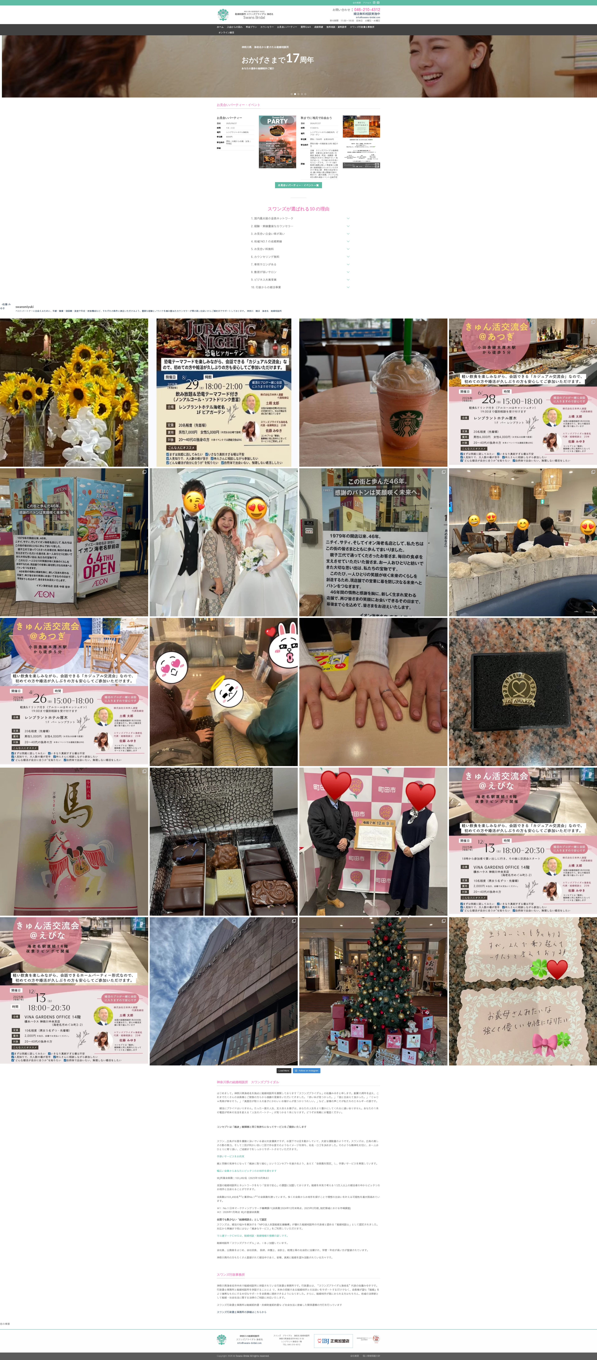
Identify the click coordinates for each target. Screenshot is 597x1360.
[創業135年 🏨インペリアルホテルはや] (224, 991)
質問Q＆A (306, 27)
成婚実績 (318, 27)
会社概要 (357, 2)
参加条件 (220, 142)
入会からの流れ (235, 27)
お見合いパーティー (287, 27)
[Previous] (16, 66)
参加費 (219, 137)
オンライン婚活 (226, 32)
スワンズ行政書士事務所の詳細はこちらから (242, 1312)
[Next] (581, 66)
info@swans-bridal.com (368, 17)
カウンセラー (267, 27)
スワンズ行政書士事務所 (362, 27)
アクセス (367, 2)
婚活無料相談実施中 (367, 14)
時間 (219, 128)
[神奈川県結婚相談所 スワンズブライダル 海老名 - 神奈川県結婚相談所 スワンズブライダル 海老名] (223, 15)
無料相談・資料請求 (336, 27)
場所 (219, 132)
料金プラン (251, 27)
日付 (219, 123)
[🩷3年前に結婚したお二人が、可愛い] (224, 692)
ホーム (220, 27)
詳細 (219, 148)
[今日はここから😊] (373, 392)
